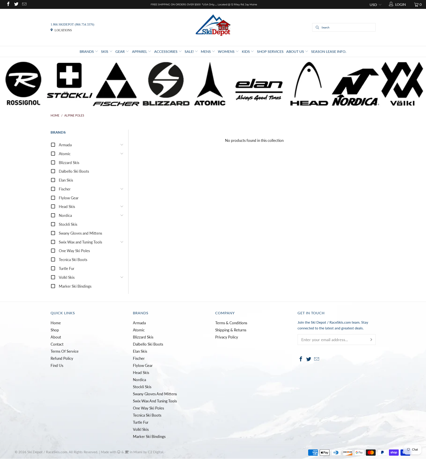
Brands (87, 51)
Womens (226, 51)
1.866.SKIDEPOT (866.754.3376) (72, 24)
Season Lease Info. (328, 51)
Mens (206, 51)
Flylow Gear (69, 198)
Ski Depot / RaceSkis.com (47, 452)
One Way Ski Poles (74, 250)
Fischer (65, 189)
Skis (105, 51)
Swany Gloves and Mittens (80, 233)
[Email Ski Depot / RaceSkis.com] (24, 4)
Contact (57, 344)
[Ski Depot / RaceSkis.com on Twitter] (16, 4)
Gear (120, 51)
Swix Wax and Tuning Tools (80, 242)
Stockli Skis (68, 224)
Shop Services (270, 51)
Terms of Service (65, 351)
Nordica (65, 215)
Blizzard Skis (69, 162)
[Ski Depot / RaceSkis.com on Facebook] (8, 4)
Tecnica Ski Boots (73, 259)
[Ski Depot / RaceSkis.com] (213, 27)
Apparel (140, 51)
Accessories (166, 51)
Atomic (65, 153)
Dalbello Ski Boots (74, 171)
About (56, 337)
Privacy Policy (226, 337)
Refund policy (62, 358)
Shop (55, 330)
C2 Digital (155, 452)
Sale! (190, 51)
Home (56, 323)
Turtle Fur (66, 268)
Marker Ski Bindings (75, 286)
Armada (65, 144)
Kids (246, 51)
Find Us (57, 365)
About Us (295, 51)
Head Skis (67, 206)
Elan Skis (66, 180)
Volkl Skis (67, 277)
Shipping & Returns (230, 330)
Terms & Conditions (231, 323)
